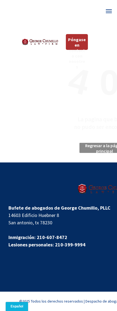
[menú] (108, 11)
